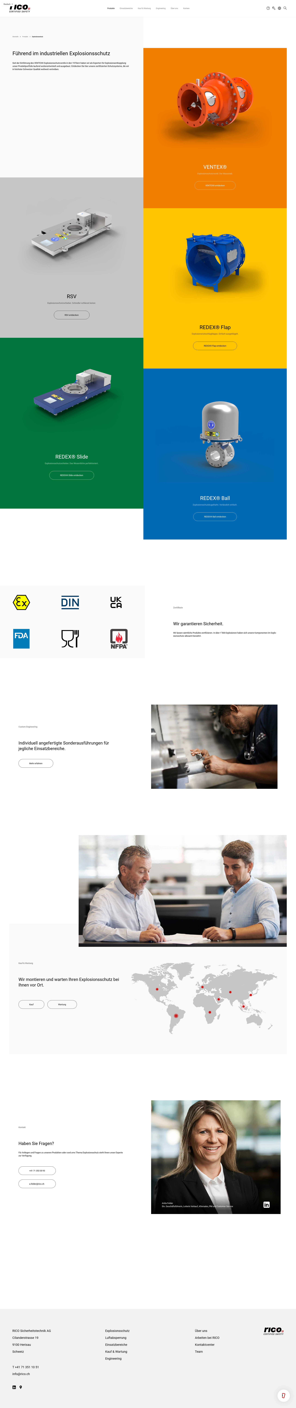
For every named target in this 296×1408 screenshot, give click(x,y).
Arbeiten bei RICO (207, 1338)
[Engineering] (214, 747)
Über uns (201, 1331)
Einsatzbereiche (116, 1345)
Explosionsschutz (37, 36)
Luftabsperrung (115, 1338)
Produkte (25, 36)
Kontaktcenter (204, 1345)
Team (199, 1352)
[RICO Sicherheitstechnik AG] (19, 8)
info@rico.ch (21, 1374)
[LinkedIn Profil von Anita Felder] (266, 1205)
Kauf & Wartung (116, 1352)
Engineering (113, 1358)
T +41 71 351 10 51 (25, 1367)
